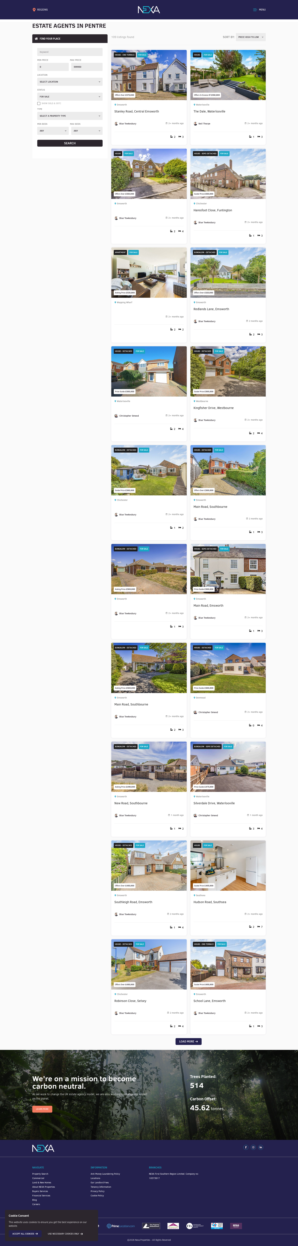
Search (70, 143)
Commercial (38, 1178)
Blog (34, 1200)
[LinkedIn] (260, 1147)
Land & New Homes (41, 1182)
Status (41, 89)
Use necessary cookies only (63, 1233)
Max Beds (75, 124)
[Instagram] (253, 1147)
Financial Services (41, 1195)
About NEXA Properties (43, 1186)
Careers (36, 1204)
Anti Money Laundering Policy (105, 1173)
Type (39, 109)
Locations (95, 1178)
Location (42, 74)
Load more (186, 1041)
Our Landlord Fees (100, 1182)
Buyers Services (40, 1191)
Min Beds (42, 124)
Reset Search (69, 150)
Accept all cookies (23, 1233)
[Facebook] (245, 1147)
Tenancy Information (101, 1186)
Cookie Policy (97, 1195)
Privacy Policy (97, 1191)
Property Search (40, 1173)
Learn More (42, 1109)
